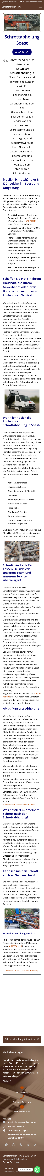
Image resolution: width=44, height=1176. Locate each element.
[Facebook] (6, 1144)
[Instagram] (13, 1144)
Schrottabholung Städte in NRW (22, 1039)
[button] (41, 6)
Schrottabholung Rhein (11, 1171)
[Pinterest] (20, 1144)
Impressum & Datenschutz (15, 1158)
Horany (17, 1162)
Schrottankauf (13, 970)
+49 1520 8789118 (16, 1126)
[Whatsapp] (37, 1169)
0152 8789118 (29, 221)
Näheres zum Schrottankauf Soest (19, 804)
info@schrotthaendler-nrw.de (22, 1122)
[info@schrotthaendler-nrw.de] (5, 1122)
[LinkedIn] (28, 1144)
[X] (35, 1144)
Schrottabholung (30, 970)
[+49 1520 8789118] (5, 1126)
